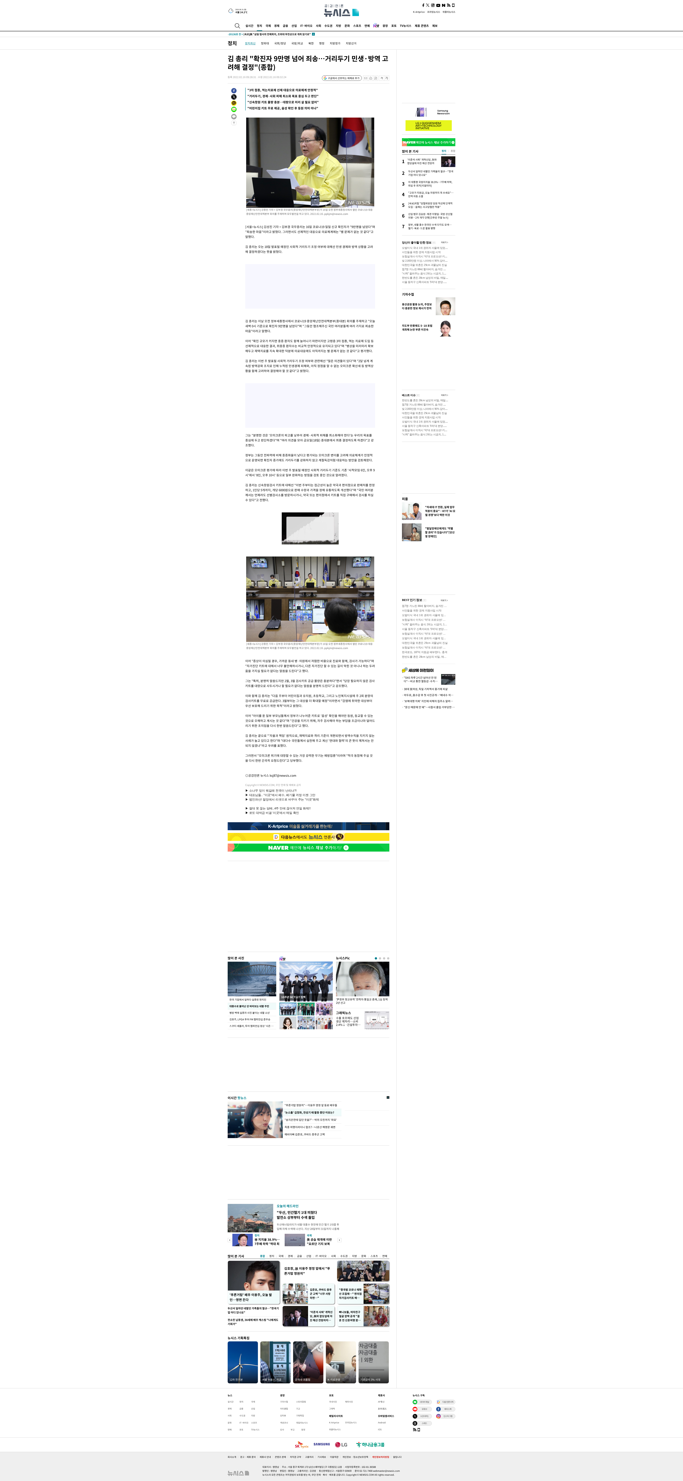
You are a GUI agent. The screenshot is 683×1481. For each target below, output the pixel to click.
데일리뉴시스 (302, 1422)
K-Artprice (419, 12)
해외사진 (349, 1401)
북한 (311, 43)
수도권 (328, 25)
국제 (268, 25)
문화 (347, 25)
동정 (303, 1429)
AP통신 (381, 1401)
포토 (394, 25)
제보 (435, 25)
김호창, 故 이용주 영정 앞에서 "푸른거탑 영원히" (307, 1271)
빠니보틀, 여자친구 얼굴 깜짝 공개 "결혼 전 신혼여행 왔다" (349, 1316)
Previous (230, 1240)
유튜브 (424, 1409)
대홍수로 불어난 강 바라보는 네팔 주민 (249, 1006)
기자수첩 (408, 294)
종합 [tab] (453, 151)
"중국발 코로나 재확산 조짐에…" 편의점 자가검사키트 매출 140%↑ (350, 1294)
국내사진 (333, 1401)
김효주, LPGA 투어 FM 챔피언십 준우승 (249, 1019)
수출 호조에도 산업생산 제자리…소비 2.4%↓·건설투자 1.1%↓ (347, 1023)
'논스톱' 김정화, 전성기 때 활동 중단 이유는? (309, 1112)
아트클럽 (284, 1408)
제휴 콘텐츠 (422, 25)
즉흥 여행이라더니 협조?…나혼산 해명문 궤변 (310, 1127)
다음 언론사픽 (447, 1401)
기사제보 (321, 1457)
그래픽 (332, 1408)
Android (382, 1422)
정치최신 (250, 43)
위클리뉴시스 (449, 12)
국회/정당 (280, 43)
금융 (285, 25)
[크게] (386, 78)
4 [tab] (388, 958)
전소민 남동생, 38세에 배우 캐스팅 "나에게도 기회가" (253, 1322)
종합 (262, 1256)
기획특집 (300, 1415)
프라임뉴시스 (433, 12)
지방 (338, 25)
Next (339, 1240)
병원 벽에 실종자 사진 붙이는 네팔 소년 (249, 1012)
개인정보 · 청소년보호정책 (355, 1457)
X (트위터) (424, 1416)
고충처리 (309, 1457)
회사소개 (232, 1457)
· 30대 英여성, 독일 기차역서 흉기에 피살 (425, 689)
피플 (405, 498)
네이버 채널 (424, 1401)
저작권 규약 (295, 1457)
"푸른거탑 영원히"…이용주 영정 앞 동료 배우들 (311, 1105)
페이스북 (447, 1409)
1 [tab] (376, 958)
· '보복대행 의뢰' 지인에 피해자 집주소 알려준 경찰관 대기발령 (428, 701)
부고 (293, 1429)
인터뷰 (283, 1415)
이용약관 (334, 1457)
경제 (276, 25)
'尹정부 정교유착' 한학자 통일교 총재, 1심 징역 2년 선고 (362, 1001)
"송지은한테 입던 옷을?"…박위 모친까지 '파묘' (311, 1120)
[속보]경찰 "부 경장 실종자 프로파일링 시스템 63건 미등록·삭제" (270, 34)
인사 (282, 1429)
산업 (294, 25)
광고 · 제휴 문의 (248, 1457)
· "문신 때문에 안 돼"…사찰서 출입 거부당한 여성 (428, 707)
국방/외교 (297, 43)
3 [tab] (384, 958)
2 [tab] (380, 958)
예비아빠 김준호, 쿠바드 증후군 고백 (305, 1134)
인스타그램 (447, 1416)
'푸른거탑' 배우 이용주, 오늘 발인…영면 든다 (251, 1297)
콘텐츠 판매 (280, 1457)
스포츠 (357, 25)
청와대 (265, 43)
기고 (298, 1408)
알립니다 (397, 1457)
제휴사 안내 (265, 1457)
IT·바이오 (306, 25)
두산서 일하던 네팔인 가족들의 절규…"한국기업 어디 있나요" (253, 1310)
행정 (321, 43)
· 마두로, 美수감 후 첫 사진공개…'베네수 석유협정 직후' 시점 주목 (428, 695)
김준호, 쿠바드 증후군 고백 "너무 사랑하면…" (321, 1294)
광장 (385, 25)
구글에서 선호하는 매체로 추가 (343, 78)
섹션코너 (284, 1422)
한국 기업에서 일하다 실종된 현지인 (247, 999)
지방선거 (351, 43)
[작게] (381, 78)
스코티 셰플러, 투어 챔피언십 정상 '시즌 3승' (252, 1026)
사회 (318, 25)
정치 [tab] (444, 151)
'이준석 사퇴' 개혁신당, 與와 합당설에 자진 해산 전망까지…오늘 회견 (321, 1316)
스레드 (424, 1423)
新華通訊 (382, 1408)
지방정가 (335, 43)
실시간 (249, 25)
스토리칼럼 (301, 1401)
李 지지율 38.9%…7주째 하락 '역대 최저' (267, 1243)
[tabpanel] (362, 984)
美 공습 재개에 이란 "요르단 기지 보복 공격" (319, 1243)
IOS (380, 1429)
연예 (367, 25)
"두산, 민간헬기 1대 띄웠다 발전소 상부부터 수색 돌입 (297, 1215)
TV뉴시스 (405, 25)
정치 (259, 25)
